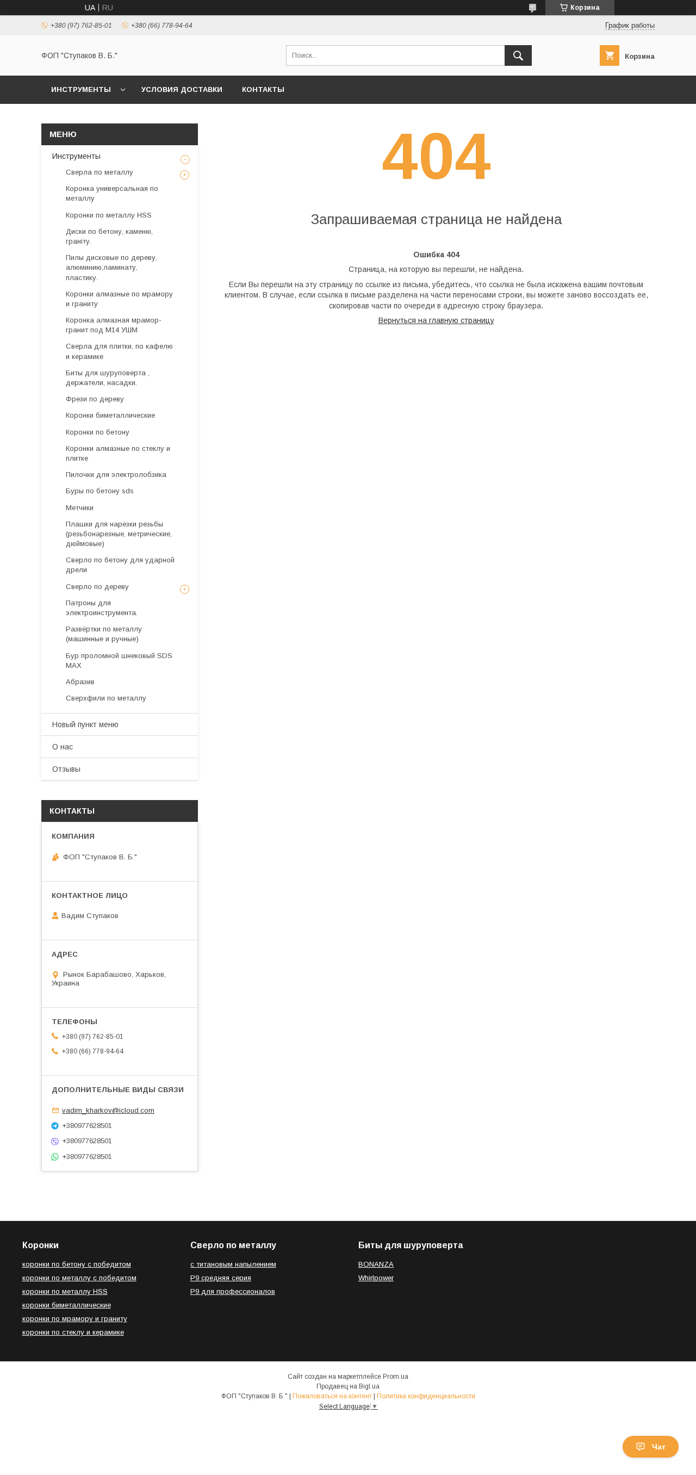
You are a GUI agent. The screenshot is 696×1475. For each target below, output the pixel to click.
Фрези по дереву (95, 399)
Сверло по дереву (97, 586)
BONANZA (376, 1264)
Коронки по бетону (97, 432)
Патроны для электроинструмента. (102, 608)
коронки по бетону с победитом (76, 1264)
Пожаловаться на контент (332, 1396)
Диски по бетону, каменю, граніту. (109, 236)
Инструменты (81, 89)
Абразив (80, 682)
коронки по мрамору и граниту (74, 1319)
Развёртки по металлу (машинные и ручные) (104, 634)
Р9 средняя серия (220, 1278)
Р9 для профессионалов (232, 1291)
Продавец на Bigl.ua (348, 1386)
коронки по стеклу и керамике (73, 1332)
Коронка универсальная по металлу (112, 193)
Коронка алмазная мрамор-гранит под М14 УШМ (113, 325)
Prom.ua (395, 1376)
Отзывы (66, 769)
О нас (62, 746)
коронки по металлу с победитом (79, 1278)
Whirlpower (376, 1278)
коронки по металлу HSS (65, 1291)
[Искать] (518, 55)
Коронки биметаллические (110, 415)
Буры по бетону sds (100, 491)
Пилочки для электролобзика (116, 474)
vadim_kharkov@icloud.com (108, 1110)
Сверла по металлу (99, 172)
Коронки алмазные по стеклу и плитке (118, 453)
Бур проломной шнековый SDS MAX (119, 661)
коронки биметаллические (66, 1305)
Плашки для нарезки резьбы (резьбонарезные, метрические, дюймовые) (119, 534)
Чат (659, 1446)
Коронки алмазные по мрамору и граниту (119, 299)
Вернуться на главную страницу (436, 320)
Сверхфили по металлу (106, 698)
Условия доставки (181, 89)
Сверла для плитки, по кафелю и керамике (119, 351)
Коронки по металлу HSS (109, 215)
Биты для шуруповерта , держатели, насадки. (108, 378)
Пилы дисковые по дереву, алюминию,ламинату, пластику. (111, 267)
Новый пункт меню (85, 724)
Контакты (263, 89)
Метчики (80, 508)
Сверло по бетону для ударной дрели (120, 565)
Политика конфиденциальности (426, 1396)
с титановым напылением (233, 1264)
